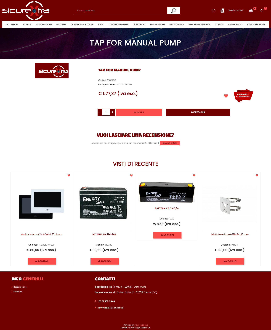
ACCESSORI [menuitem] (12, 24)
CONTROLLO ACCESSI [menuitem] (82, 24)
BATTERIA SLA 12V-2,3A (167, 208)
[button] (173, 10)
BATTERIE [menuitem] (61, 24)
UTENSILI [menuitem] (219, 24)
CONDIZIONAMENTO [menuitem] (118, 24)
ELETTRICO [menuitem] (139, 24)
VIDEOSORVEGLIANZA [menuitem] (199, 24)
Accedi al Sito (169, 143)
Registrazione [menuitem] (20, 287)
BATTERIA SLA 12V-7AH (104, 234)
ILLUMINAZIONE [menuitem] (157, 24)
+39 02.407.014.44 (106, 301)
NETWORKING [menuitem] (177, 24)
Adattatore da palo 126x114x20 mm (230, 234)
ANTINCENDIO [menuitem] (235, 24)
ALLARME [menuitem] (27, 24)
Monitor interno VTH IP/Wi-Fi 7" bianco (41, 234)
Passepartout (141, 325)
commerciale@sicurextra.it (110, 307)
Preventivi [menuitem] (17, 291)
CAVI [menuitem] (100, 24)
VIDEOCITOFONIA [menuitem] (256, 24)
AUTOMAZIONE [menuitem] (44, 24)
